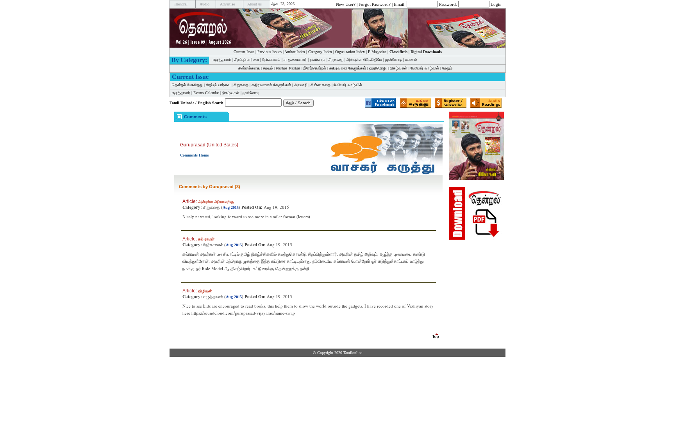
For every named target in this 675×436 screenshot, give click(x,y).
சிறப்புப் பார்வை (246, 59)
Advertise (227, 4)
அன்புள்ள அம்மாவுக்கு (216, 201)
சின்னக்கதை (249, 68)
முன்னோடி (393, 59)
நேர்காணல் (271, 59)
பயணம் (411, 59)
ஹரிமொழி (378, 68)
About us (254, 4)
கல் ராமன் (206, 239)
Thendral (181, 4)
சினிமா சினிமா (288, 68)
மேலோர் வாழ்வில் (425, 68)
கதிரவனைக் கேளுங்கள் (271, 85)
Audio (204, 4)
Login (496, 4)
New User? (345, 4)
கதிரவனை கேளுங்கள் (347, 68)
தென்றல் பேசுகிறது (187, 85)
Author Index (294, 52)
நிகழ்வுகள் (398, 68)
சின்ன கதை (320, 85)
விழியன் (205, 291)
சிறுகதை (336, 59)
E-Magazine (377, 52)
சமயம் (268, 68)
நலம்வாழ (317, 59)
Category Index (320, 52)
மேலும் (447, 68)
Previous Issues (269, 52)
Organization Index (350, 52)
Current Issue (244, 52)
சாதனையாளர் (295, 59)
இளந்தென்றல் (315, 68)
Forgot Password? (375, 4)
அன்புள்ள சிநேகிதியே (364, 59)
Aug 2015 (231, 207)
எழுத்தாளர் (222, 59)
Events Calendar (206, 93)
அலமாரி (300, 85)
